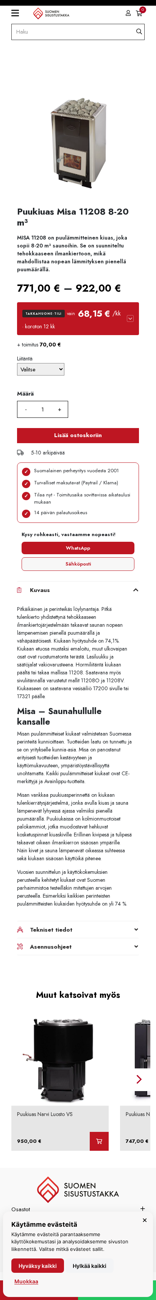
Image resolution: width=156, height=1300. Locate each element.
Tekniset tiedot (51, 930)
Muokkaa (26, 1281)
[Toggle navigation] (18, 13)
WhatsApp (78, 548)
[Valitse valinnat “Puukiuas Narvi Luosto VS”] (99, 1141)
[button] (78, 319)
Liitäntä (25, 358)
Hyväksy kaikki (38, 1266)
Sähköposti (78, 563)
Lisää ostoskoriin (78, 435)
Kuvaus (40, 590)
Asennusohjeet (51, 947)
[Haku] (139, 32)
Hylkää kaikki (89, 1266)
